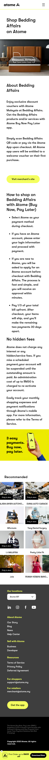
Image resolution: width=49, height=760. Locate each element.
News (10, 630)
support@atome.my (17, 682)
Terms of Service (15, 662)
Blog (9, 626)
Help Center (13, 634)
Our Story (12, 622)
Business (11, 646)
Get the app (17, 705)
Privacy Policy (14, 666)
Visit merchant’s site (23, 179)
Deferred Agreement (18, 670)
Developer (12, 650)
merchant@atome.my (18, 691)
